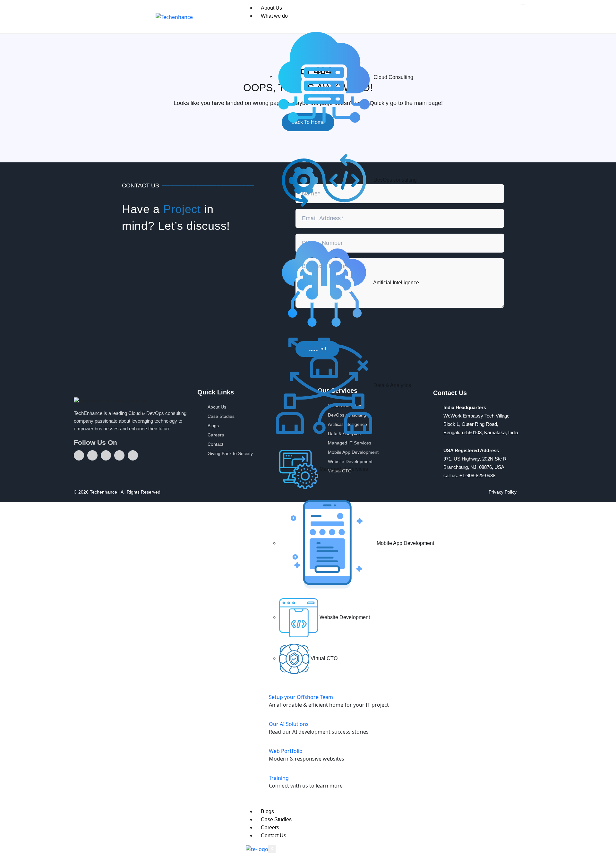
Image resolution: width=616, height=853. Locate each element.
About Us (271, 8)
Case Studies (276, 819)
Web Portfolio (286, 750)
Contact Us (273, 835)
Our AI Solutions (289, 724)
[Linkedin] (79, 455)
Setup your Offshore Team (301, 697)
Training (279, 777)
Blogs (267, 811)
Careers (270, 827)
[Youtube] (92, 455)
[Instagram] (133, 455)
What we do (274, 16)
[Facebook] (119, 455)
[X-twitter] (106, 455)
